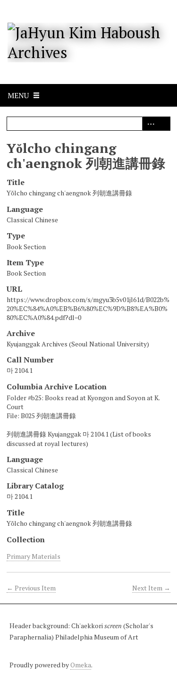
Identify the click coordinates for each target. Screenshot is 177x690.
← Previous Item (31, 587)
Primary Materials (33, 556)
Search (163, 124)
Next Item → (151, 587)
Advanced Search (149, 124)
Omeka (80, 664)
